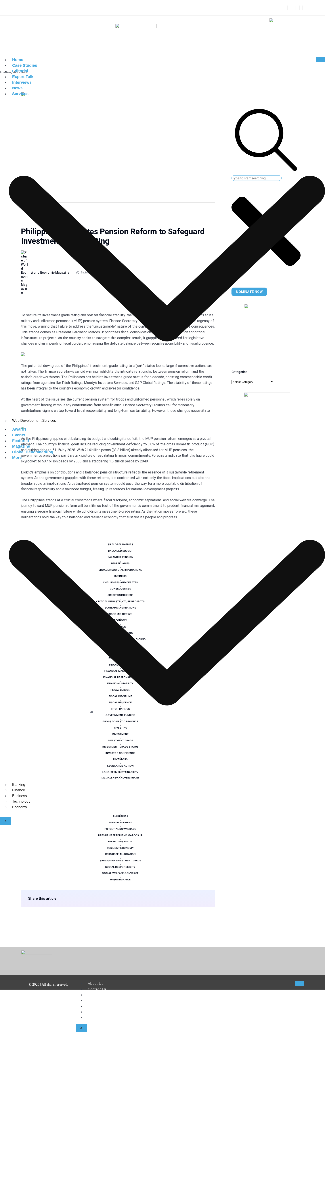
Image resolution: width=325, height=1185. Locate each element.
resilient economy (120, 847)
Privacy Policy (99, 1006)
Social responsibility (120, 866)
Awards (19, 429)
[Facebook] (287, 8)
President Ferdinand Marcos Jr (120, 835)
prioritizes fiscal (120, 841)
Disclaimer (96, 994)
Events (18, 435)
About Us (95, 983)
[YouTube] (302, 8)
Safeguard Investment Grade (120, 860)
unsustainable (120, 879)
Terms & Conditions (104, 1000)
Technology (21, 801)
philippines (120, 816)
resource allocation (120, 854)
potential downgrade (120, 828)
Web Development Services (34, 420)
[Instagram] (295, 8)
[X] (291, 8)
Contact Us (97, 989)
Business (19, 796)
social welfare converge (120, 873)
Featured (20, 441)
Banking (18, 784)
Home (17, 59)
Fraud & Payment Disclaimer (111, 1011)
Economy (19, 807)
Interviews (22, 82)
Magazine (21, 446)
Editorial (20, 71)
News (17, 88)
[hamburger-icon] (320, 59)
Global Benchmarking (32, 452)
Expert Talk (22, 76)
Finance (18, 790)
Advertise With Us (103, 1017)
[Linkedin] (299, 8)
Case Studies (24, 65)
